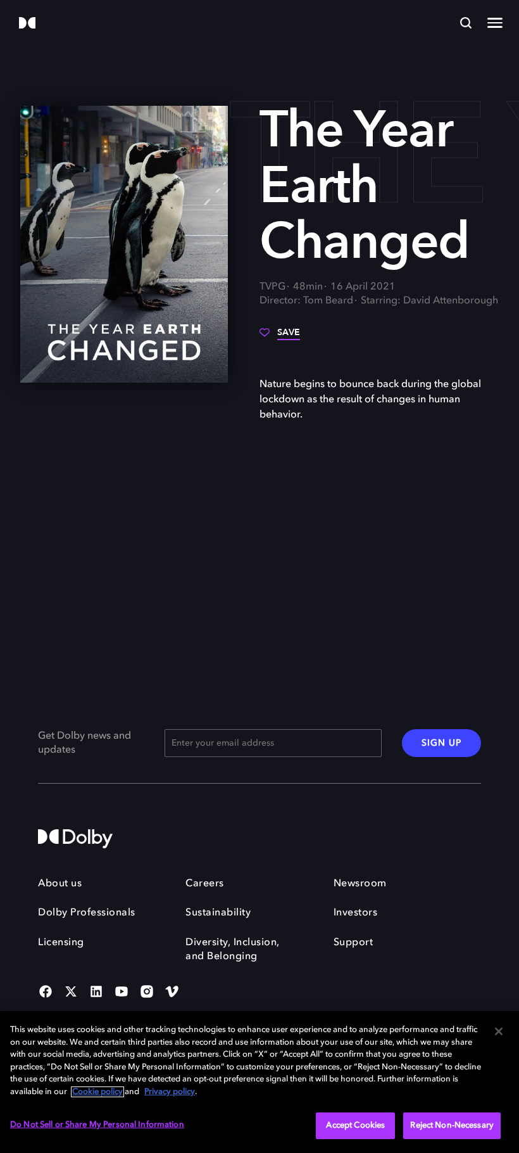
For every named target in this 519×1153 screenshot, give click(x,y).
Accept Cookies (355, 1125)
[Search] (466, 23)
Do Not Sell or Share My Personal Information (97, 1125)
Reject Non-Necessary (452, 1125)
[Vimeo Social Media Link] (172, 993)
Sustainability (218, 913)
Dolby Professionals (86, 913)
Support (353, 943)
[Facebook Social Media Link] (45, 993)
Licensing (61, 943)
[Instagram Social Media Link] (146, 993)
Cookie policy (97, 1092)
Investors (356, 913)
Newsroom (360, 884)
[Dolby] (27, 23)
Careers (204, 884)
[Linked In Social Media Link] (96, 993)
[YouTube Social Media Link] (121, 993)
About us (60, 884)
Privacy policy (169, 1092)
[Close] (499, 1031)
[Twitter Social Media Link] (70, 993)
